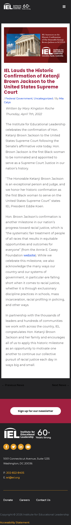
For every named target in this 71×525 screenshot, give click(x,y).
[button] (35, 411)
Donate (8, 500)
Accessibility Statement (14, 522)
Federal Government (19, 98)
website (29, 255)
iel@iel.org (13, 477)
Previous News (13, 385)
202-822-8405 (15, 472)
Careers (24, 500)
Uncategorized (43, 98)
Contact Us (43, 500)
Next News (60, 385)
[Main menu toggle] (64, 6)
